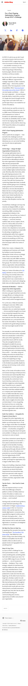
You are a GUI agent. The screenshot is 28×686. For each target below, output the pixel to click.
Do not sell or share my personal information (11, 627)
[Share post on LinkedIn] (11, 30)
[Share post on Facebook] (17, 30)
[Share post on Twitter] (5, 30)
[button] (14, 618)
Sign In (24, 2)
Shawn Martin (12, 23)
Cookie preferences (12, 625)
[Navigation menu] (2, 2)
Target (9, 10)
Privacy (19, 623)
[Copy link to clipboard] (22, 30)
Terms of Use (4, 625)
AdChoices (6, 629)
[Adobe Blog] (16, 2)
